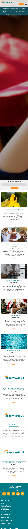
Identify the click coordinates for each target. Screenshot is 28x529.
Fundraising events (5, 519)
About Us (3, 503)
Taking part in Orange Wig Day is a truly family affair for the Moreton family (14, 425)
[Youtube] (22, 493)
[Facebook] (4, 493)
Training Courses (5, 508)
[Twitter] (8, 493)
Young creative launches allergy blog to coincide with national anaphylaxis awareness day (14, 461)
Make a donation (5, 517)
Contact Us (3, 511)
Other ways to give (5, 525)
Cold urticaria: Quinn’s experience (14, 350)
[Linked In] (18, 493)
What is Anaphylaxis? (5, 505)
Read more (14, 221)
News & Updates (5, 509)
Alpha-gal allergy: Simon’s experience (14, 209)
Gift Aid (3, 522)
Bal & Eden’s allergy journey (14, 315)
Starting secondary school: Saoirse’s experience (14, 244)
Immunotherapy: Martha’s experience (14, 280)
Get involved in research (6, 520)
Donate (21, 3)
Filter (14, 187)
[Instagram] (13, 493)
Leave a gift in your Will (6, 523)
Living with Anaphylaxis (6, 506)
